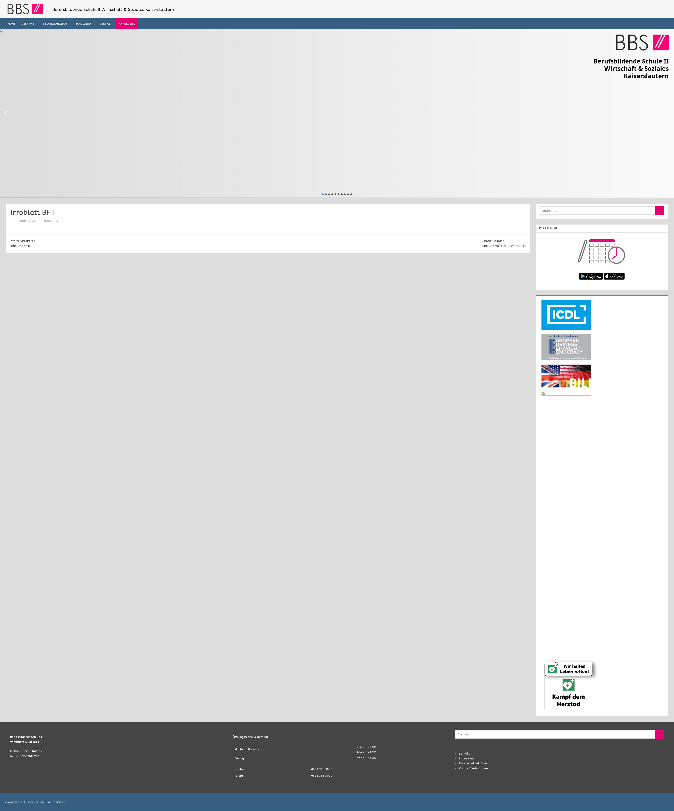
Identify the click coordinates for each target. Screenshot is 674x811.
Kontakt (464, 753)
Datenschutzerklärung (473, 763)
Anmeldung (127, 23)
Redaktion (51, 221)
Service (105, 23)
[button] (5, 113)
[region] (337, 113)
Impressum (466, 758)
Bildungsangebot (55, 23)
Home (11, 23)
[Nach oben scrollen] (666, 803)
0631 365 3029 (321, 775)
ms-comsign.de (57, 802)
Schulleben (84, 23)
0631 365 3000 (321, 769)
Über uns (28, 23)
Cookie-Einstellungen (473, 768)
